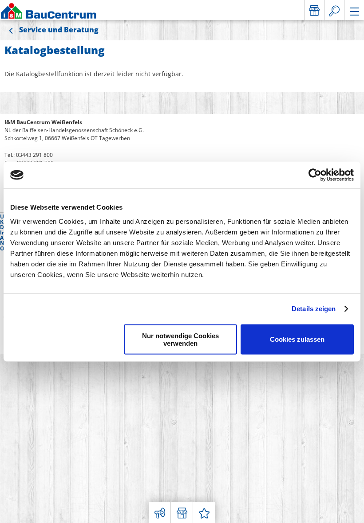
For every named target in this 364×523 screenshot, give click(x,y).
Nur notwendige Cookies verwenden (180, 339)
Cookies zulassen (297, 339)
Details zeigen (314, 308)
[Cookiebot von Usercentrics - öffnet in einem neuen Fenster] (315, 175)
